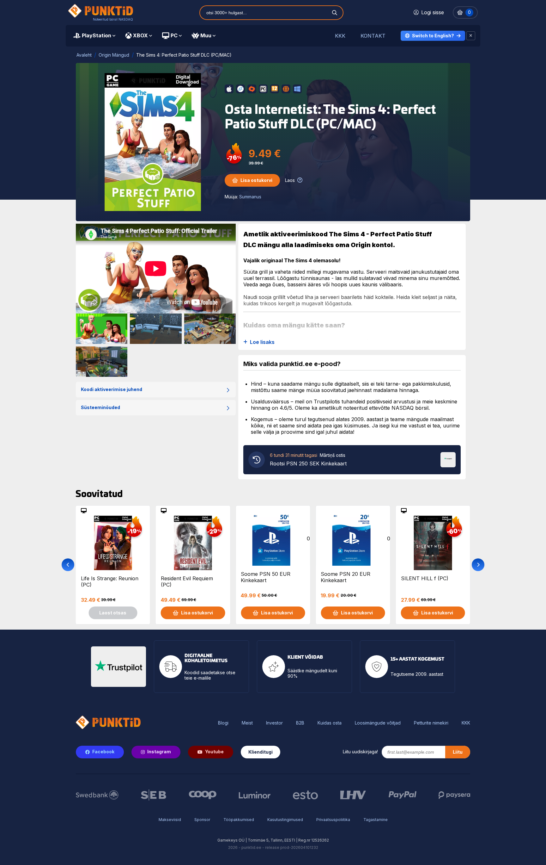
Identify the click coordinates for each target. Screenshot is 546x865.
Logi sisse (432, 12)
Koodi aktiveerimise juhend (111, 389)
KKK (340, 36)
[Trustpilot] (448, 459)
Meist (247, 722)
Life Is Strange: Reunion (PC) (109, 581)
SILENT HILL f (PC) (424, 578)
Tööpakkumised (238, 819)
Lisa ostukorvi (256, 180)
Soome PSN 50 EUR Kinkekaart (265, 577)
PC (174, 35)
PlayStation (96, 35)
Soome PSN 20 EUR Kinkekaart (345, 577)
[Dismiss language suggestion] (470, 35)
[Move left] (68, 564)
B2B (300, 722)
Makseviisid (170, 819)
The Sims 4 (298, 260)
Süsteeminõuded (100, 407)
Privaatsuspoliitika (333, 819)
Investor (274, 722)
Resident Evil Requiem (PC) (187, 581)
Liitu (458, 752)
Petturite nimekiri (431, 722)
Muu (205, 35)
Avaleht (84, 55)
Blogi (223, 722)
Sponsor (202, 819)
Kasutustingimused (285, 819)
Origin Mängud (114, 55)
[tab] (94, 35)
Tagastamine (375, 819)
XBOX (140, 35)
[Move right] (478, 564)
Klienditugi (260, 752)
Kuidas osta (330, 722)
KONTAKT (373, 36)
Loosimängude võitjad (378, 722)
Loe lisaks (262, 342)
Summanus (250, 196)
